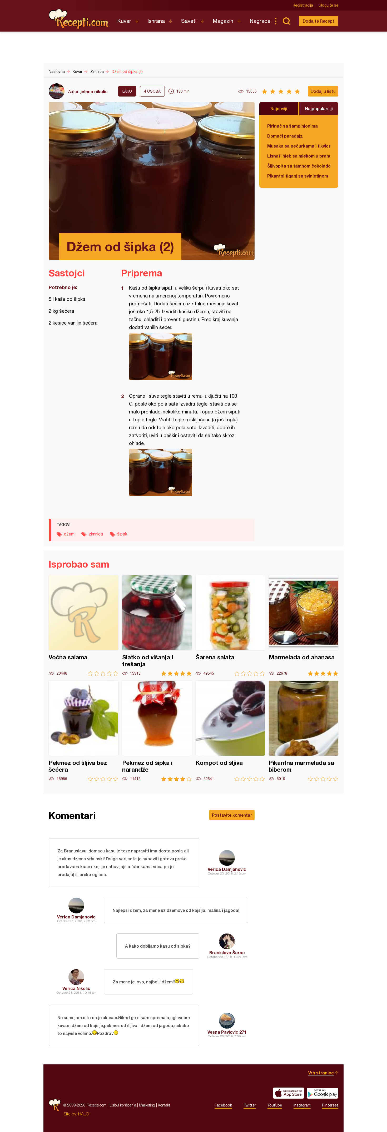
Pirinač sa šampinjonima (292, 125)
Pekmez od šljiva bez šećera (83, 731)
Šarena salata (230, 625)
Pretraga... (286, 21)
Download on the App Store (288, 1093)
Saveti (188, 21)
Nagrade (260, 21)
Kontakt (164, 1105)
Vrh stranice (321, 1072)
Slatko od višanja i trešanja (157, 625)
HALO (83, 1113)
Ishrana (156, 21)
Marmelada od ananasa (303, 625)
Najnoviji (278, 108)
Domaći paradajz (285, 135)
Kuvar (124, 21)
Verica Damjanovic (227, 869)
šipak (122, 534)
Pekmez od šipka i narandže (157, 731)
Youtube (274, 1105)
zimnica (96, 534)
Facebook (223, 1105)
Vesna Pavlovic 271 (226, 1031)
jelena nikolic (94, 91)
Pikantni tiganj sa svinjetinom (297, 175)
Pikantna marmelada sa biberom (303, 731)
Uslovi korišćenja (123, 1105)
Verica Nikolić (76, 988)
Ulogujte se (328, 5)
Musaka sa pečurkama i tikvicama (298, 145)
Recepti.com (79, 19)
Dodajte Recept (318, 20)
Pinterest (330, 1105)
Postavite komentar (232, 814)
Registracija (303, 5)
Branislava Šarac (227, 952)
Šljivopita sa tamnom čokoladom (298, 165)
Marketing (147, 1105)
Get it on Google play (322, 1093)
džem (69, 534)
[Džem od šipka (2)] (185, 356)
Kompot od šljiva (230, 731)
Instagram (302, 1105)
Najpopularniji (319, 108)
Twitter (250, 1105)
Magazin (223, 21)
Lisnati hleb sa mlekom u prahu (298, 155)
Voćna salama (83, 625)
